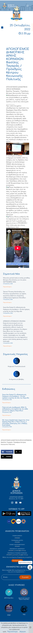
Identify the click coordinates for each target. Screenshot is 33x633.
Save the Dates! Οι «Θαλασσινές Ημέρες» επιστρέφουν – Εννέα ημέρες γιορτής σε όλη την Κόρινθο (16, 309)
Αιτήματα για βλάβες (16, 379)
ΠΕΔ (24, 614)
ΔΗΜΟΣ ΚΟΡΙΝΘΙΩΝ (13, 6)
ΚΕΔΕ (8, 615)
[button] (7, 452)
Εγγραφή (25, 577)
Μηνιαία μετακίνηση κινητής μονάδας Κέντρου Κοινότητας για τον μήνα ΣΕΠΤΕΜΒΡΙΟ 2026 (16, 280)
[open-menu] (28, 6)
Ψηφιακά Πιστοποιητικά (16, 366)
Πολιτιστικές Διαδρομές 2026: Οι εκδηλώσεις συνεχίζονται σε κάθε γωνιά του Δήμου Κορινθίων (15, 409)
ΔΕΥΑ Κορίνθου (8, 598)
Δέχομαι (23, 631)
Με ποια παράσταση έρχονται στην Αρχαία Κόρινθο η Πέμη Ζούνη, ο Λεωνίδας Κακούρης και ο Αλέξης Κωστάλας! (15, 422)
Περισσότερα (12, 631)
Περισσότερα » (7, 286)
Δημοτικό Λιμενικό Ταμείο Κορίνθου (24, 598)
